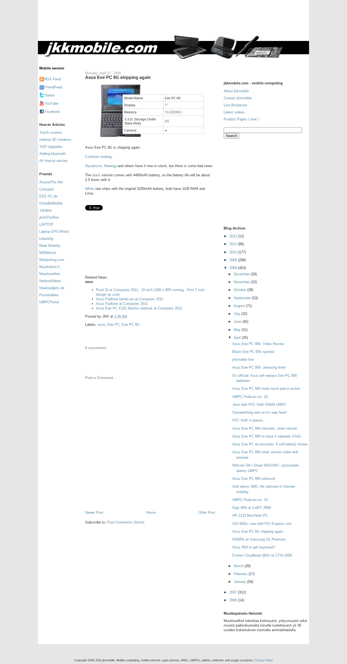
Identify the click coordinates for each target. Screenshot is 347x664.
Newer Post (94, 512)
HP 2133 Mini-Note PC (250, 515)
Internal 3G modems (55, 140)
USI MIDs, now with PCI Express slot (261, 524)
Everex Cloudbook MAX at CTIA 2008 (262, 555)
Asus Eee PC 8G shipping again (118, 77)
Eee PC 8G (131, 325)
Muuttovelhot (49, 274)
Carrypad (46, 189)
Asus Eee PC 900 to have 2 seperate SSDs (266, 436)
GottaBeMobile (51, 203)
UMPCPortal (49, 302)
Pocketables (49, 295)
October (240, 290)
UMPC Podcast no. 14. (250, 397)
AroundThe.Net (51, 182)
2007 (233, 592)
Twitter (49, 95)
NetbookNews (50, 281)
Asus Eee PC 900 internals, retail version (264, 428)
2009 (233, 260)
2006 (233, 600)
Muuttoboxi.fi (49, 267)
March (239, 566)
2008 (233, 268)
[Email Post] (128, 316)
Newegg (110, 166)
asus (101, 325)
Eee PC (113, 325)
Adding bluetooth (52, 154)
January (240, 582)
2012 (233, 236)
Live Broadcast (235, 105)
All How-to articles (53, 161)
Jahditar (45, 210)
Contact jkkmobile (238, 98)
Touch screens (50, 132)
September (243, 298)
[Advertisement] (196, 21)
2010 (233, 252)
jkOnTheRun (49, 217)
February (241, 574)
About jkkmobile (236, 91)
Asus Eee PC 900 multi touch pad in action (266, 389)
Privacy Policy (263, 660)
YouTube (51, 103)
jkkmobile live (243, 359)
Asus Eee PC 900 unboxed (253, 479)
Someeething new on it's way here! (259, 412)
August (240, 306)
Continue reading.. (99, 157)
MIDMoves (47, 253)
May (238, 330)
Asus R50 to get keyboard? (253, 547)
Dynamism (93, 166)
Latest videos (234, 112)
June (238, 322)
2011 (233, 244)
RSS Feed (52, 79)
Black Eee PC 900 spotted (253, 352)
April (238, 338)
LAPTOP (46, 224)
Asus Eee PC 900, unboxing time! (259, 367)
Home (151, 512)
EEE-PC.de (48, 196)
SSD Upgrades (51, 147)
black (97, 175)
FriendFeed (53, 87)
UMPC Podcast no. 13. (250, 500)
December (242, 274)
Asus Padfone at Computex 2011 (122, 304)
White (89, 189)
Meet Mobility (49, 246)
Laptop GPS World (54, 231)
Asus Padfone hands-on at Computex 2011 (129, 299)
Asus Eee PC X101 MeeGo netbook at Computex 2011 (139, 308)
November (242, 282)
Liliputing (46, 239)
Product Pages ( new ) (241, 119)
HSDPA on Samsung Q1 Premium (259, 539)
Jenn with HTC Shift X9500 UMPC (259, 405)
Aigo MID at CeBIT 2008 (251, 508)
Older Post (206, 512)
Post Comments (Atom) (125, 522)
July (237, 314)
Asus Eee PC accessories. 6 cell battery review (269, 444)
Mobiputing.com (51, 260)
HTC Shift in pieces (247, 420)
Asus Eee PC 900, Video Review (258, 344)
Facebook (52, 112)
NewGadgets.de (51, 288)
